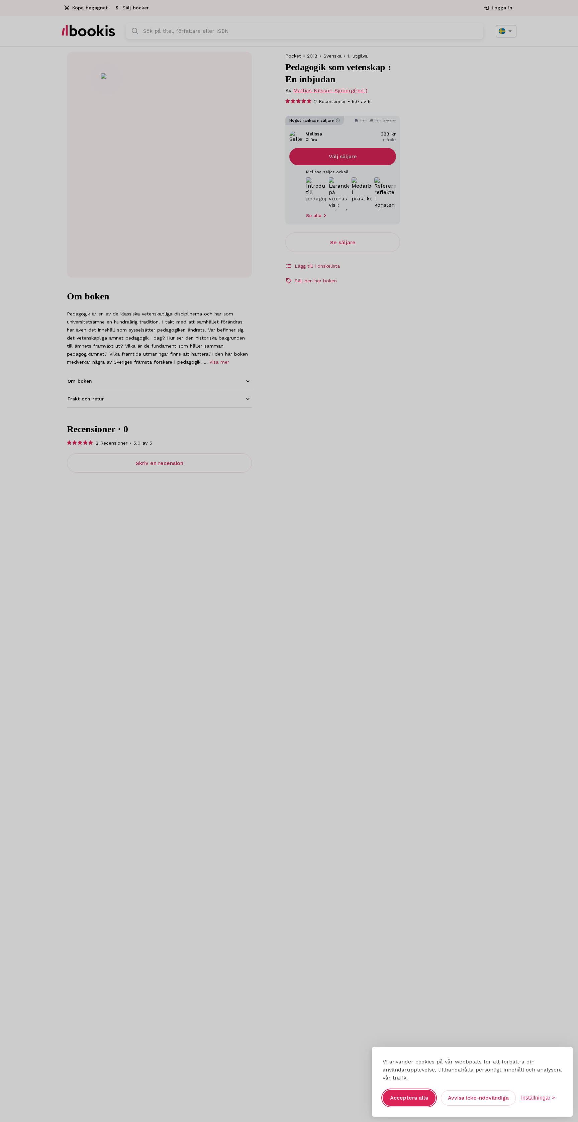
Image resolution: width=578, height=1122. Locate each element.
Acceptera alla (409, 1098)
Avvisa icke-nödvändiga (478, 1098)
